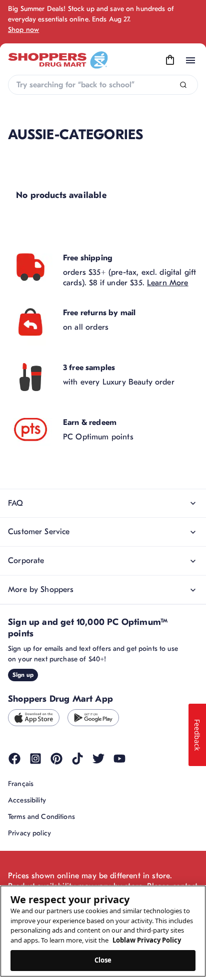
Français (21, 784)
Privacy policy (29, 833)
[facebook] (14, 758)
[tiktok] (77, 758)
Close (103, 960)
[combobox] (103, 85)
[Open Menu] (190, 60)
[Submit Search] (183, 85)
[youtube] (119, 758)
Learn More (167, 282)
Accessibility (27, 800)
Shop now (23, 29)
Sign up (23, 674)
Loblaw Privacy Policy (146, 940)
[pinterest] (56, 758)
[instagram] (35, 758)
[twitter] (98, 758)
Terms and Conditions (41, 816)
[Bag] (170, 60)
